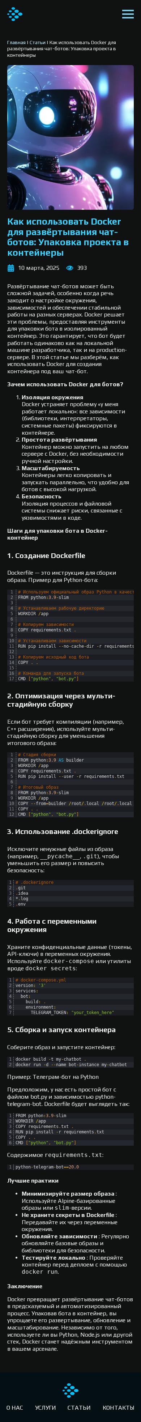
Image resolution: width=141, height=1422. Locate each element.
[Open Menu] (128, 14)
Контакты (118, 1408)
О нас (15, 1408)
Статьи (38, 42)
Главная (16, 42)
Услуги (45, 1408)
